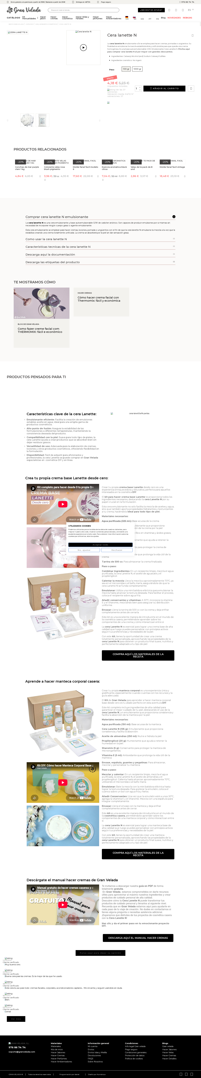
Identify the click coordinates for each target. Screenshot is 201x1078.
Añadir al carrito (165, 88)
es (189, 10)
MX (142, 19)
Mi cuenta (92, 1046)
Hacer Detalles (169, 1058)
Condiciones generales (135, 1052)
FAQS (90, 1058)
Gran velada (167, 1046)
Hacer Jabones (58, 1052)
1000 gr (137, 69)
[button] (138, 655)
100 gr (126, 69)
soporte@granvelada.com (22, 1052)
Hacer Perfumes (59, 1058)
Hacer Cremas (58, 1055)
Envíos (91, 1049)
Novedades (174, 18)
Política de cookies (134, 1058)
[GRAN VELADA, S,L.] (27, 10)
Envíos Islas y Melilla (97, 1052)
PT (150, 19)
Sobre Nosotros (95, 1061)
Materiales (56, 1046)
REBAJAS (187, 18)
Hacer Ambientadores (61, 1061)
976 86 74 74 (187, 2)
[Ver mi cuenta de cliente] (176, 10)
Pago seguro (131, 1049)
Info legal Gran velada (135, 1046)
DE (127, 19)
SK (135, 19)
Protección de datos (134, 1055)
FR (157, 19)
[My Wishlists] (170, 10)
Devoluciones (94, 1055)
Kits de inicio (57, 1049)
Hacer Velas (168, 1052)
